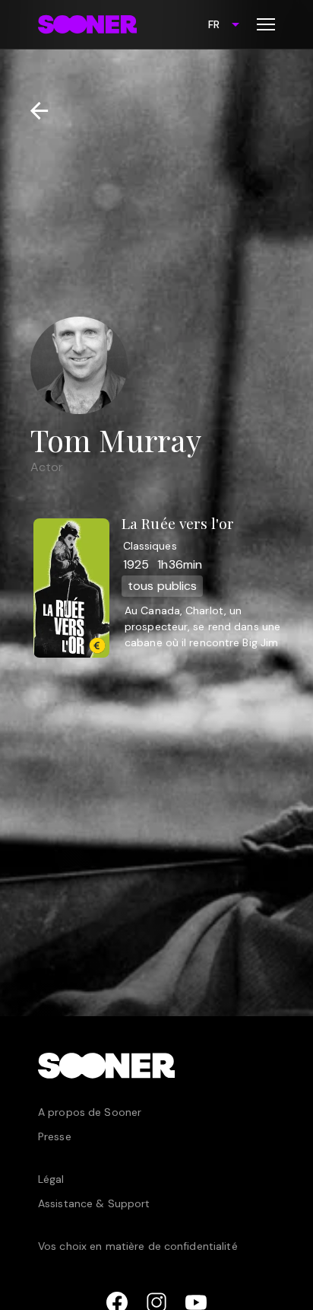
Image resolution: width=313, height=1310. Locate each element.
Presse (54, 1136)
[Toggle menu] (266, 24)
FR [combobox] (214, 24)
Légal (51, 1179)
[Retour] (33, 110)
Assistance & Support (94, 1203)
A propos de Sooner (89, 1112)
